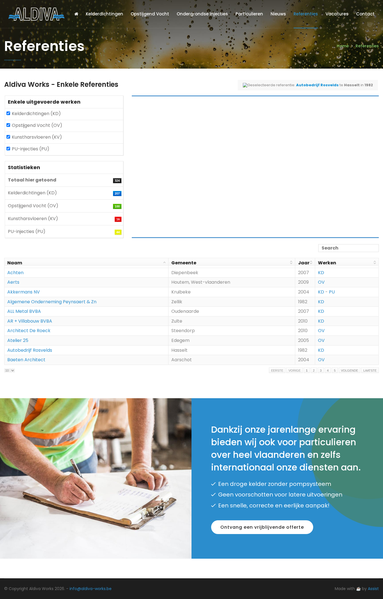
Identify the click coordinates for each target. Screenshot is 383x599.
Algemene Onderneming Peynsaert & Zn (51, 302)
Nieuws (278, 14)
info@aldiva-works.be (91, 588)
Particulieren (249, 14)
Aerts (13, 282)
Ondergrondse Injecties (202, 14)
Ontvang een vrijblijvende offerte (262, 527)
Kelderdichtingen (104, 14)
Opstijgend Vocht (150, 14)
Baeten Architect (26, 359)
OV (321, 282)
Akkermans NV (23, 292)
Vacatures (337, 14)
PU (332, 292)
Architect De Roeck (28, 330)
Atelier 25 (17, 340)
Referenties (306, 14)
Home (343, 46)
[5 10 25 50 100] (9, 370)
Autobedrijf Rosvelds (29, 350)
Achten (15, 272)
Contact (365, 14)
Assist (373, 588)
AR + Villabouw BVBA (29, 321)
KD (321, 272)
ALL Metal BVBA (24, 311)
